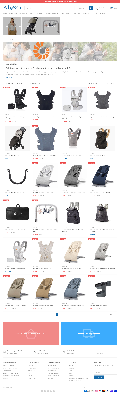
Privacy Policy (52, 370)
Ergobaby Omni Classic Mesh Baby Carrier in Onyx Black (17, 117)
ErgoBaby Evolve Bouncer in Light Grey (44, 192)
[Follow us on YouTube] (51, 391)
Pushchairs (12, 13)
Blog (29, 373)
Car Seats (22, 13)
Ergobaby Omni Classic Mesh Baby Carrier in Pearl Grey (74, 117)
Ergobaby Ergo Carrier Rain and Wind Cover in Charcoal (102, 230)
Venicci (71, 375)
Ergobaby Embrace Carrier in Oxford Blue (44, 155)
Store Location (32, 368)
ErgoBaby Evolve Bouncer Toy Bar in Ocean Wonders (45, 230)
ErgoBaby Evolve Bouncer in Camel (43, 305)
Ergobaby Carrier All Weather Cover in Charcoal (72, 230)
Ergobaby (10, 39)
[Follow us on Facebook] (42, 391)
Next (111, 314)
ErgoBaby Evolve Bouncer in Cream (71, 268)
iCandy (71, 365)
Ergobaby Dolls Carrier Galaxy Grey (71, 155)
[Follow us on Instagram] (45, 391)
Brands (5, 13)
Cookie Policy (52, 365)
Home (4, 39)
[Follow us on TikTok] (54, 391)
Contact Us (31, 375)
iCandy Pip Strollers (75, 380)
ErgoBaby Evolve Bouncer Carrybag (15, 229)
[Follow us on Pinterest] (48, 391)
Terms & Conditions (53, 373)
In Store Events (32, 378)
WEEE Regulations (53, 375)
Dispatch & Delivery (9, 365)
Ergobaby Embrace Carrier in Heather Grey (102, 117)
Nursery (31, 13)
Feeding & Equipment (51, 13)
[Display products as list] (113, 83)
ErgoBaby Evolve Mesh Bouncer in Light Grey (102, 268)
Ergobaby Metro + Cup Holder (98, 305)
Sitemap (50, 378)
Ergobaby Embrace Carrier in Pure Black (44, 117)
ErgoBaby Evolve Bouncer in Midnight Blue (101, 192)
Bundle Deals (87, 13)
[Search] (91, 8)
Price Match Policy (53, 368)
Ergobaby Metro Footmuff (12, 155)
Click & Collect (7, 370)
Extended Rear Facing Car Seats (78, 378)
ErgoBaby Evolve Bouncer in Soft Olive (15, 305)
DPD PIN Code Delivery (10, 368)
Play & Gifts (76, 13)
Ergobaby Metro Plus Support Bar (14, 192)
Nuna (70, 373)
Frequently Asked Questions (11, 375)
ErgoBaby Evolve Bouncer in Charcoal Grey (73, 192)
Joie (70, 370)
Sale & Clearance (100, 13)
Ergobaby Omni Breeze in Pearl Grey (15, 268)
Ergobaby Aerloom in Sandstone (42, 268)
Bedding (39, 13)
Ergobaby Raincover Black (97, 155)
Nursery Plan (31, 370)
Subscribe (99, 377)
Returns (5, 378)
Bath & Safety (65, 13)
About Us (30, 365)
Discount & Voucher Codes (11, 373)
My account (99, 9)
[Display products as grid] (111, 83)
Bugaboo (72, 368)
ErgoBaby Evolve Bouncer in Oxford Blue (73, 305)
